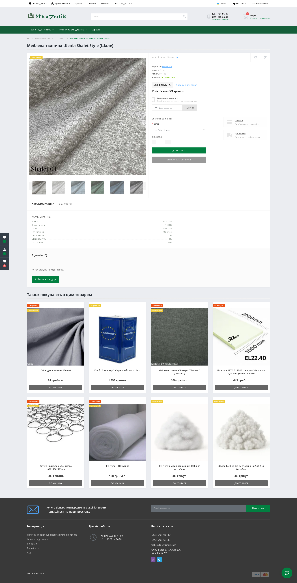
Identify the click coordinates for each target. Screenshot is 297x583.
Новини (105, 3)
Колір (155, 123)
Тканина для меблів (40, 29)
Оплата (239, 120)
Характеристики (43, 203)
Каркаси (96, 29)
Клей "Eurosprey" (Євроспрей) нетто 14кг (117, 370)
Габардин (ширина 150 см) (56, 370)
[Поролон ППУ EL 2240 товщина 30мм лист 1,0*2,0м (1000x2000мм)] (241, 336)
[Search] (184, 16)
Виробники (33, 548)
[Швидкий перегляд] (79, 315)
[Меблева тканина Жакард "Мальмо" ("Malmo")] (179, 336)
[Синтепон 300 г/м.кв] (117, 432)
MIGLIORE (167, 66)
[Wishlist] (255, 57)
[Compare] (265, 57)
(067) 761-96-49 (220, 13)
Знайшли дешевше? (186, 84)
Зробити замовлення (260, 18)
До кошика (178, 150)
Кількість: (157, 136)
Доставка (240, 133)
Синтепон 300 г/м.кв (117, 465)
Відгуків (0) (65, 203)
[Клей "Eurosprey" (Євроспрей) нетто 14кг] (117, 336)
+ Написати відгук (45, 279)
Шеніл (62, 38)
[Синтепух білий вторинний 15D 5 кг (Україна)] (179, 432)
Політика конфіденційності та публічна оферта (52, 534)
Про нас (78, 3)
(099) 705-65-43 (220, 16)
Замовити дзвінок (220, 19)
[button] (4, 264)
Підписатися (258, 508)
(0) (177, 57)
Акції (29, 552)
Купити (189, 107)
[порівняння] (79, 310)
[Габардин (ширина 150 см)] (55, 336)
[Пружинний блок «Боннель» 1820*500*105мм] (55, 432)
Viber (153, 559)
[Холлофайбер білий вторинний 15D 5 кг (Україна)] (241, 432)
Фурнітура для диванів (71, 29)
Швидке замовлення (179, 159)
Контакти (92, 3)
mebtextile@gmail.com (163, 544)
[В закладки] (79, 306)
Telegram (159, 559)
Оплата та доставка (123, 3)
